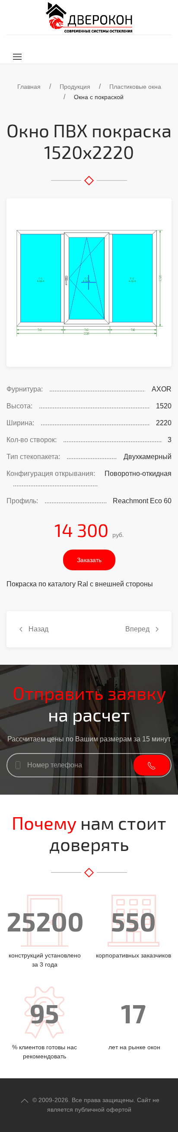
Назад (37, 629)
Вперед (138, 629)
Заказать (89, 559)
